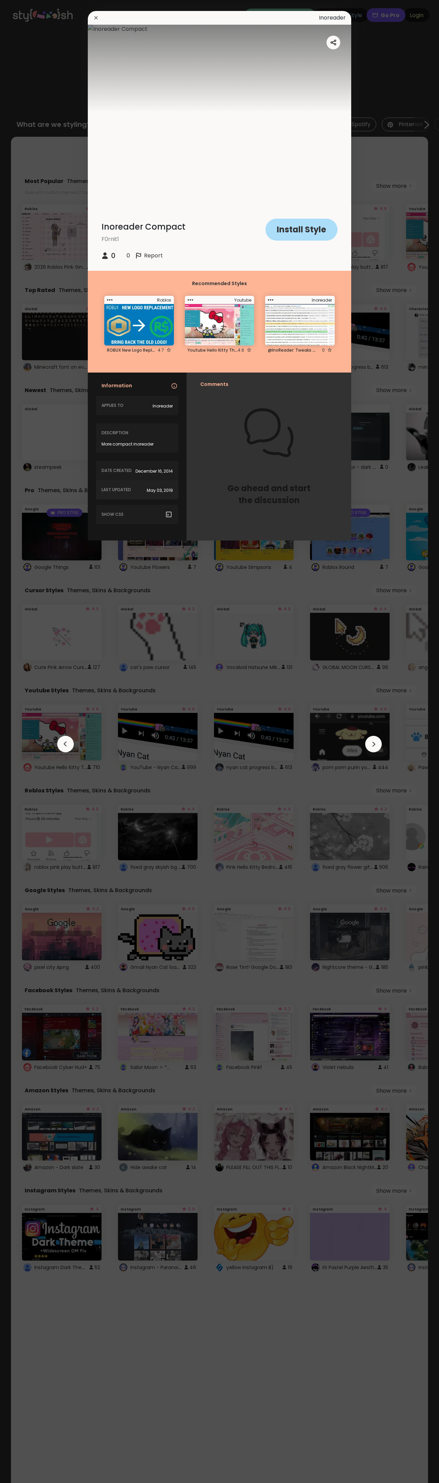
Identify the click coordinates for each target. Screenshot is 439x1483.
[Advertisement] (27, 741)
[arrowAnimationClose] (65, 744)
